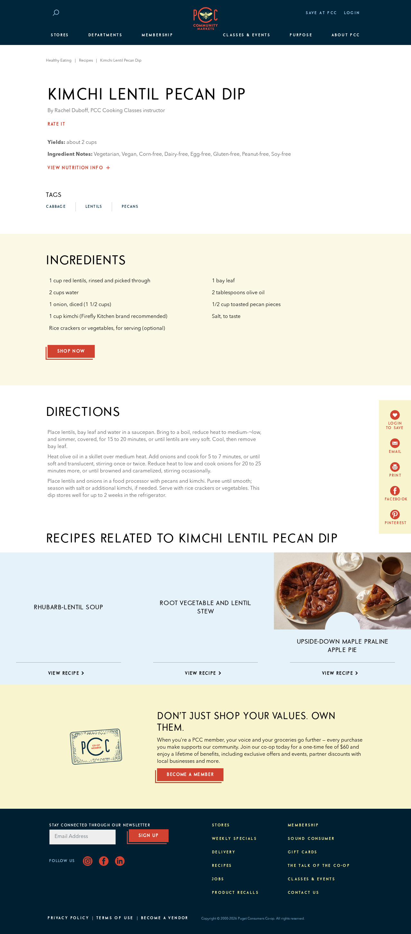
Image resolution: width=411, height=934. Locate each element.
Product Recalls (235, 893)
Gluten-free (226, 154)
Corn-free (150, 154)
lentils (93, 207)
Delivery (223, 852)
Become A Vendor (164, 918)
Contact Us (303, 893)
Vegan (129, 154)
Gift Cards (303, 852)
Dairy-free (176, 154)
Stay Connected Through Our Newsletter (99, 825)
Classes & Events (246, 35)
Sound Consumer (311, 839)
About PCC (346, 35)
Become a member (190, 774)
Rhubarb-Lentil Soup (68, 607)
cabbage (56, 207)
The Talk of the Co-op (319, 866)
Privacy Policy (68, 918)
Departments (105, 35)
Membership (157, 35)
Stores (60, 35)
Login (352, 13)
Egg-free (200, 154)
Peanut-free (255, 154)
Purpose (301, 35)
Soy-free (281, 154)
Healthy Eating (59, 61)
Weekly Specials (234, 839)
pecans (130, 207)
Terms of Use (115, 918)
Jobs (218, 879)
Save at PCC (321, 13)
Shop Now (71, 351)
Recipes (86, 61)
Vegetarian (106, 154)
